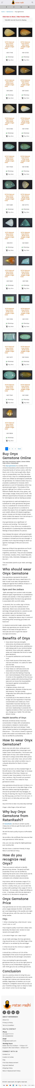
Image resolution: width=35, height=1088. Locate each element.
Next (19, 449)
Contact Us (6, 1054)
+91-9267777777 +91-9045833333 (8, 1034)
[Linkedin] (21, 7)
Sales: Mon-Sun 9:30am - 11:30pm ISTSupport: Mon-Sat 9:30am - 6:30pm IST (15, 1045)
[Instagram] (14, 7)
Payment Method (8, 1065)
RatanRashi (8, 824)
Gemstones (10, 11)
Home (3, 11)
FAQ (4, 1060)
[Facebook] (6, 7)
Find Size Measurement (10, 1062)
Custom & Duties (8, 1057)
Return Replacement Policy (11, 1071)
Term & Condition (8, 1025)
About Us (6, 1020)
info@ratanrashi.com (9, 1040)
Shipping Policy (7, 1068)
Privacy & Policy (8, 1022)
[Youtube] (28, 7)
